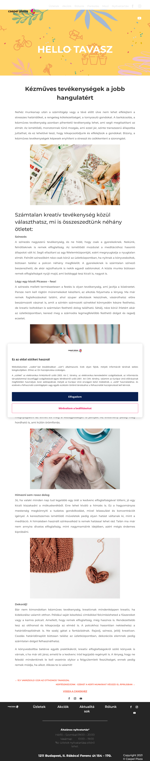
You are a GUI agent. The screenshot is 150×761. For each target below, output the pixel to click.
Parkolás (93, 6)
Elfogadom (75, 396)
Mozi (105, 6)
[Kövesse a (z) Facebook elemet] (69, 698)
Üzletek (54, 6)
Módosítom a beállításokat (75, 408)
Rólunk (79, 6)
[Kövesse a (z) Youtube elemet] (81, 698)
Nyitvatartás (120, 6)
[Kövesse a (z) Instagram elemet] (75, 698)
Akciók (66, 6)
